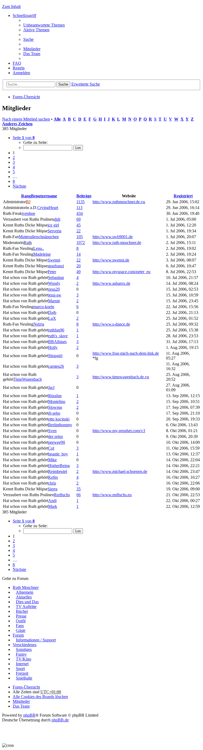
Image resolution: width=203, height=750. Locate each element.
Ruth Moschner (26, 587)
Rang (26, 196)
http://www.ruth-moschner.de (117, 242)
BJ (28, 201)
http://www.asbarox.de (111, 283)
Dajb (52, 312)
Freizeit (22, 673)
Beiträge (83, 196)
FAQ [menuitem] (17, 63)
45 (78, 225)
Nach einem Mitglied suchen (26, 119)
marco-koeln (43, 306)
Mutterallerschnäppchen (39, 236)
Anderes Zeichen (17, 124)
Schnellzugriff (24, 15)
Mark (52, 506)
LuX (52, 318)
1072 (80, 242)
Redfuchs (62, 494)
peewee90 (56, 442)
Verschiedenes (24, 644)
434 (79, 213)
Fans (20, 625)
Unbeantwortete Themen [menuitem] (44, 25)
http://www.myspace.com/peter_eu (121, 271)
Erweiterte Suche (85, 84)
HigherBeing (59, 465)
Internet (22, 664)
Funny (21, 654)
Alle (57, 119)
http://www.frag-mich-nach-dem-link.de (126, 353)
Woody (54, 283)
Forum (18, 635)
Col (51, 448)
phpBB (29, 715)
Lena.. (38, 248)
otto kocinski (59, 419)
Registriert (183, 196)
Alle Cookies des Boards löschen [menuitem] (40, 696)
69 (78, 219)
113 (79, 207)
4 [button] (14, 167)
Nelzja (38, 324)
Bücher (22, 611)
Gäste (20, 630)
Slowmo (55, 407)
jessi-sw (54, 295)
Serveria (54, 231)
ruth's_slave (58, 336)
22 (78, 231)
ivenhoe (28, 213)
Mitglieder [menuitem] (31, 49)
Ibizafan (55, 395)
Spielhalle (24, 678)
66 (78, 494)
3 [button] (14, 162)
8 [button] (14, 181)
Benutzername (44, 196)
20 (78, 266)
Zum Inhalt (11, 6)
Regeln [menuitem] (19, 68)
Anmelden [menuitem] (21, 72)
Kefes (53, 477)
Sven (52, 430)
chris (52, 483)
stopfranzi (56, 266)
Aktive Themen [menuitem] (36, 30)
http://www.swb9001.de (113, 236)
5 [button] (14, 172)
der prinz (55, 436)
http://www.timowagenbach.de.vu (121, 377)
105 (79, 236)
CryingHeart (47, 207)
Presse (21, 616)
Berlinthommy (60, 425)
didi (57, 219)
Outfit (21, 621)
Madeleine (42, 254)
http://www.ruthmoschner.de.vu (119, 201)
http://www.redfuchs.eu (112, 494)
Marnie (54, 301)
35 (78, 489)
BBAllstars (57, 341)
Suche (63, 84)
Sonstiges (24, 649)
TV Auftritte (26, 606)
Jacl (51, 387)
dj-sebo (54, 413)
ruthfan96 (56, 330)
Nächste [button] (19, 186)
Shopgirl (55, 355)
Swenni (54, 260)
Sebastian (56, 277)
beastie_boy (58, 454)
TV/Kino (23, 659)
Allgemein (24, 592)
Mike (52, 460)
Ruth (28, 242)
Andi (52, 500)
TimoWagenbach (27, 379)
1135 (80, 201)
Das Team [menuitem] (31, 53)
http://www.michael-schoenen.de (120, 471)
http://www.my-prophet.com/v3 (119, 430)
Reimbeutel (57, 471)
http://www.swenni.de (111, 260)
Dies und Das (27, 602)
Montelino (56, 401)
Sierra (52, 489)
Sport (20, 668)
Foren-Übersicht (26, 97)
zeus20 (54, 289)
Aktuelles (24, 597)
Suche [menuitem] (28, 39)
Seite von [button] (24, 137)
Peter (52, 271)
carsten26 (56, 366)
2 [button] (14, 157)
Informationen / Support (36, 640)
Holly (53, 347)
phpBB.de (60, 720)
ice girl (53, 225)
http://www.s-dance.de (111, 324)
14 (78, 254)
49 (78, 271)
